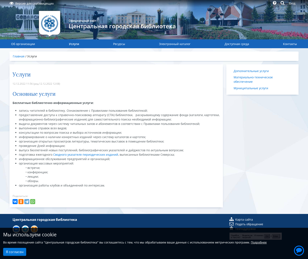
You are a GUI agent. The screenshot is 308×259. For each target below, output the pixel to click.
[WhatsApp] (32, 201)
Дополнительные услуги (251, 71)
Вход (292, 3)
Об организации (23, 44)
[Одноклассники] (20, 201)
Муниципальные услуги (251, 88)
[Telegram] (26, 201)
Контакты (290, 44)
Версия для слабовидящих (34, 3)
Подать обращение (249, 224)
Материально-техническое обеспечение (253, 79)
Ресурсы (119, 44)
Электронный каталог (174, 44)
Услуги (74, 44)
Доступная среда (237, 44)
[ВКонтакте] (15, 201)
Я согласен (14, 252)
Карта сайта (244, 219)
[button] (299, 250)
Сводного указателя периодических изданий (85, 155)
